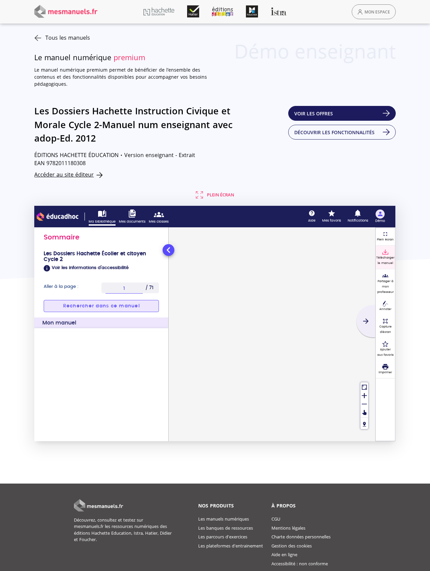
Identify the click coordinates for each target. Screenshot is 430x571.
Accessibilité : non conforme (299, 564)
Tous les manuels (67, 37)
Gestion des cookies (291, 546)
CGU (275, 519)
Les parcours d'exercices (222, 537)
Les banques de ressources (225, 528)
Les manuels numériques (223, 519)
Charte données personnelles (301, 537)
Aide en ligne (284, 554)
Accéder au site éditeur (64, 174)
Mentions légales (288, 528)
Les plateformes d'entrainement (230, 546)
